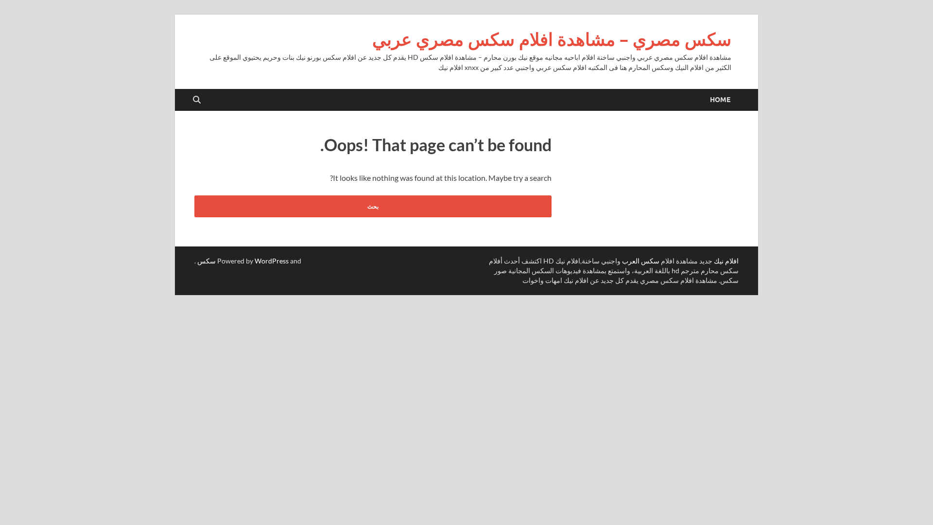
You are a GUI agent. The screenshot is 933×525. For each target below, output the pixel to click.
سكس (206, 261)
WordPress (272, 261)
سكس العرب (640, 261)
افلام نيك (726, 261)
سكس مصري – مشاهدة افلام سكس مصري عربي (551, 39)
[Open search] (197, 100)
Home (720, 100)
